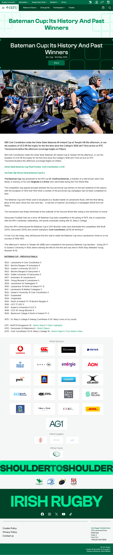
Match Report (39, 325)
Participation (58, 8)
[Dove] (68, 394)
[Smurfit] (20, 394)
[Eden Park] (44, 409)
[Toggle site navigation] (3, 7)
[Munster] (102, 2)
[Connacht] (90, 2)
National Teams (29, 8)
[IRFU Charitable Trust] (56, 454)
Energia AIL (45, 8)
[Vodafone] (20, 350)
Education (23, 2)
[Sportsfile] (72, 440)
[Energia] (68, 365)
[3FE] (40, 440)
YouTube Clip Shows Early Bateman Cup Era (24, 173)
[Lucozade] (68, 379)
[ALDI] (44, 379)
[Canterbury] (44, 350)
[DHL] (93, 409)
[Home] (11, 7)
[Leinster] (96, 2)
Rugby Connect (8, 2)
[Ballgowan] (20, 409)
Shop (63, 2)
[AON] (93, 365)
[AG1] (56, 424)
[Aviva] (93, 350)
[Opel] (44, 365)
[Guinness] (68, 350)
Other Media (105, 551)
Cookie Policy (10, 528)
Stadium (53, 2)
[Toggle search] (109, 7)
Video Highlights (54, 325)
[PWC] (20, 379)
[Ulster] (108, 2)
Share (56, 63)
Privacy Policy (10, 532)
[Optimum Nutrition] (44, 394)
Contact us (8, 536)
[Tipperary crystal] (56, 440)
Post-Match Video (74, 331)
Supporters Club (38, 2)
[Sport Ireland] (93, 394)
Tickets (71, 8)
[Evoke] (68, 409)
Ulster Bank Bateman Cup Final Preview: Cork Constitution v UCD (34, 167)
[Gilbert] (93, 379)
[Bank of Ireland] (20, 365)
